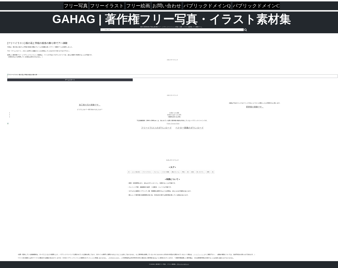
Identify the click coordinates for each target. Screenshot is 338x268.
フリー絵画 (138, 5)
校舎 (192, 172)
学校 (183, 172)
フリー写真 (76, 5)
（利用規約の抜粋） (114, 258)
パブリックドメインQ (207, 5)
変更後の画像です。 (255, 107)
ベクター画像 (165, 172)
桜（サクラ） (200, 172)
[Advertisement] (172, 65)
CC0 (45, 254)
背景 (208, 172)
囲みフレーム (175, 172)
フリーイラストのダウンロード (156, 128)
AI (128, 172)
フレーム (156, 172)
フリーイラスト (107, 5)
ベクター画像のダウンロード (189, 128)
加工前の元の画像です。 (90, 105)
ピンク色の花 (136, 172)
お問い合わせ (166, 5)
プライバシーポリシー (183, 264)
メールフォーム (198, 254)
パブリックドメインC (256, 5)
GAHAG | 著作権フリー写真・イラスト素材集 (171, 19)
